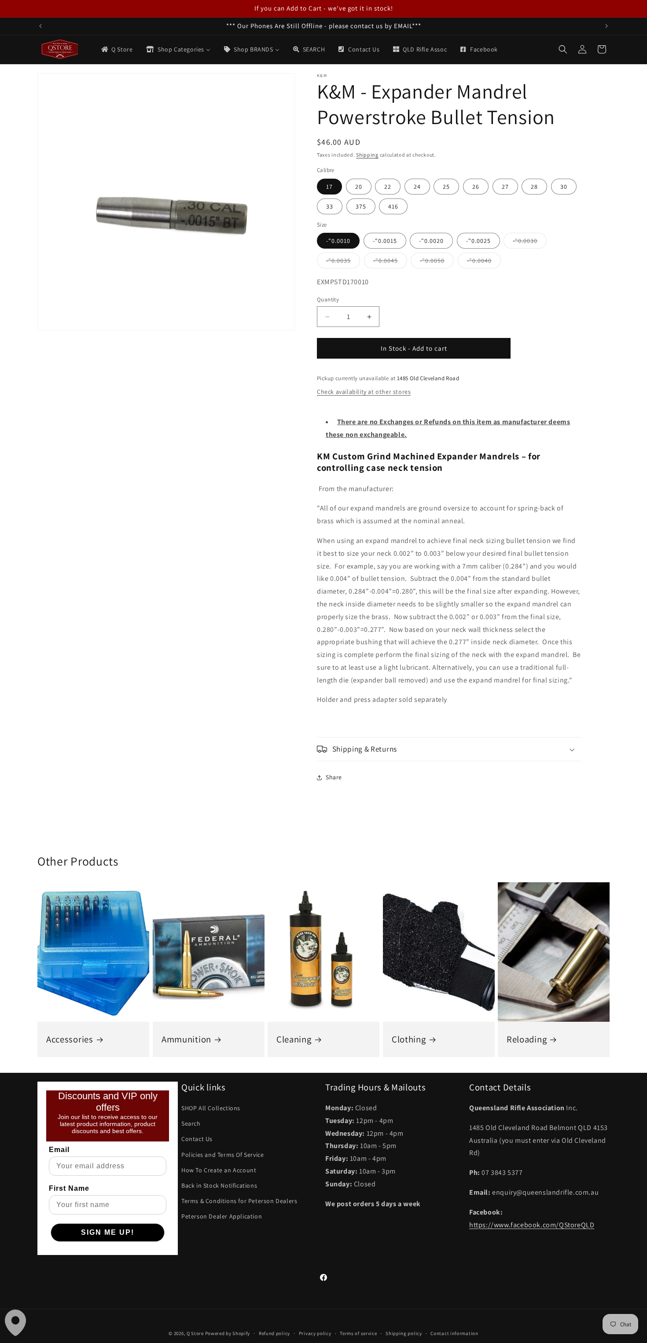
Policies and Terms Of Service (222, 1155)
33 (329, 206)
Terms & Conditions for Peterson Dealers (239, 1201)
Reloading (527, 1039)
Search (191, 1123)
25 (446, 187)
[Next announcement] (606, 26)
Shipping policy (404, 1333)
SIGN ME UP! (107, 1232)
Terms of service (358, 1333)
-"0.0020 (431, 241)
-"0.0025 (478, 241)
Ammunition (186, 1039)
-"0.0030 (530, 242)
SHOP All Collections (210, 1108)
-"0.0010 (338, 241)
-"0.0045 (390, 262)
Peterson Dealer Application (221, 1216)
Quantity (328, 299)
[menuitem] (116, 49)
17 (329, 187)
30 (563, 187)
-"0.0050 (437, 262)
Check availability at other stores (364, 392)
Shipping (367, 154)
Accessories (69, 1039)
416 (393, 206)
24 (417, 187)
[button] (563, 49)
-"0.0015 (385, 241)
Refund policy (274, 1333)
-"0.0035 (343, 262)
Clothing (409, 1039)
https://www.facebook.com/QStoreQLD (531, 1224)
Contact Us (197, 1139)
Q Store (195, 1333)
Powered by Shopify (227, 1333)
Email (59, 1149)
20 (358, 187)
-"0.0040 (484, 262)
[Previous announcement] (40, 26)
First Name (69, 1188)
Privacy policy (315, 1333)
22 (387, 187)
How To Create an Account (218, 1170)
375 (361, 206)
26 (475, 187)
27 (505, 187)
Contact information (454, 1333)
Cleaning (294, 1039)
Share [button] (334, 777)
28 (534, 187)
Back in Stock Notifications (219, 1185)
